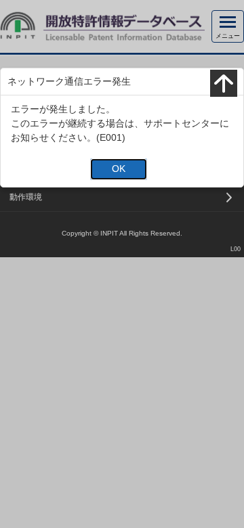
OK (118, 168)
